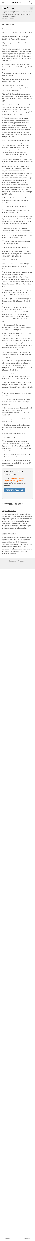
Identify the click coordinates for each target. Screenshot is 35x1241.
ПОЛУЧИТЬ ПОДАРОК (14, 490)
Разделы (21, 561)
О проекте (12, 561)
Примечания (9, 510)
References (7, 1238)
